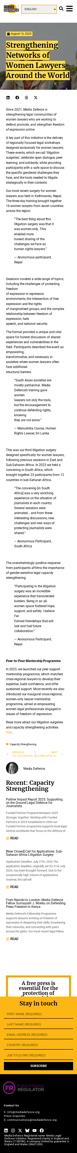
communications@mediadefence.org (32, 1119)
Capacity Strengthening (23, 744)
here (9, 732)
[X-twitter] (20, 1130)
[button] (8, 97)
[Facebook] (42, 1130)
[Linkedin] (6, 1130)
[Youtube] (34, 1130)
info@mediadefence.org (23, 1112)
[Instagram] (13, 1130)
